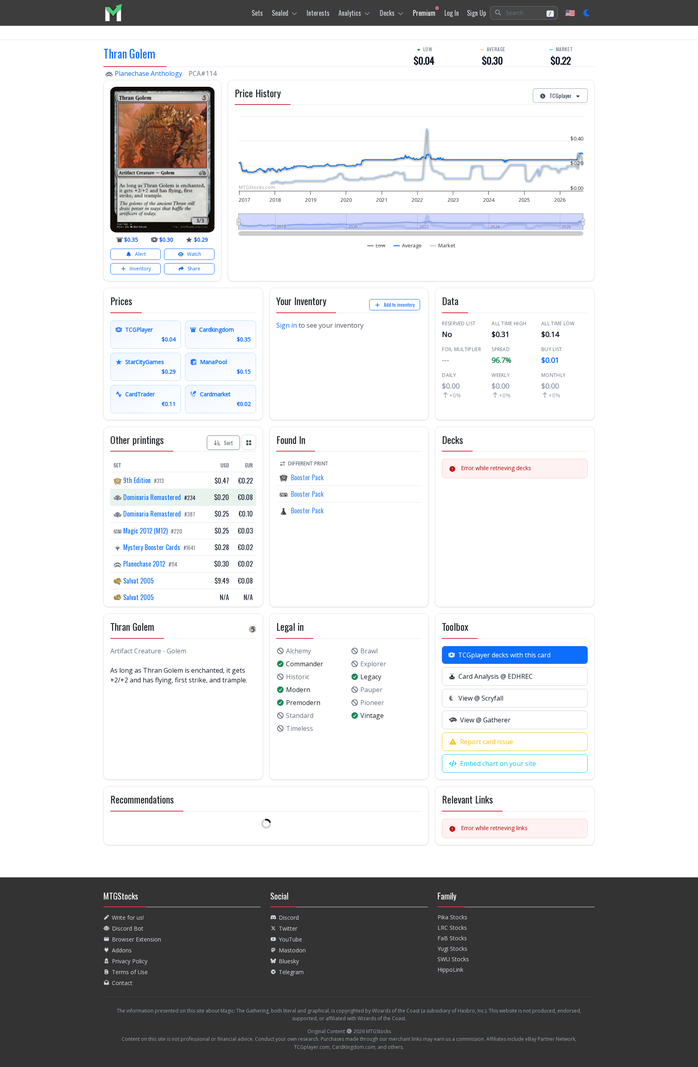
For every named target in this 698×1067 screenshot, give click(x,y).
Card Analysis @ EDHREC (495, 676)
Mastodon (292, 950)
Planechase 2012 (144, 564)
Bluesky (289, 961)
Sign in (286, 325)
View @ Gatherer (485, 720)
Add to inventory (399, 304)
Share (193, 268)
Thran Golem (129, 53)
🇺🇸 (570, 12)
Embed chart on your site (498, 763)
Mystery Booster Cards (152, 547)
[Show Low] (376, 245)
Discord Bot (127, 928)
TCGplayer (560, 95)
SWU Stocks (453, 959)
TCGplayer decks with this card (504, 655)
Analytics (349, 13)
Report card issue (486, 741)
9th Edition (137, 480)
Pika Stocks (452, 917)
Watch (194, 254)
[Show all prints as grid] (249, 442)
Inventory (140, 268)
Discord (289, 917)
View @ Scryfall (480, 698)
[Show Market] (442, 245)
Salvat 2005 (138, 581)
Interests (318, 13)
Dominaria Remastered (152, 497)
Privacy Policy (129, 961)
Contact (122, 983)
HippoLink (450, 969)
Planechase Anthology (148, 73)
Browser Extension (136, 939)
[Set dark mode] (587, 13)
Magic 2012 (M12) (145, 531)
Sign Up (476, 13)
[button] (524, 13)
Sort (228, 442)
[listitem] (113, 12)
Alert (140, 254)
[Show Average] (408, 245)
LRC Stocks (452, 927)
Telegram (291, 972)
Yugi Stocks (452, 948)
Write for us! (128, 917)
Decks (387, 13)
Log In (451, 13)
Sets (257, 13)
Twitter (288, 928)
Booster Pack (307, 477)
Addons (122, 950)
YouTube (290, 939)
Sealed (280, 13)
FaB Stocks (452, 938)
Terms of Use (130, 972)
